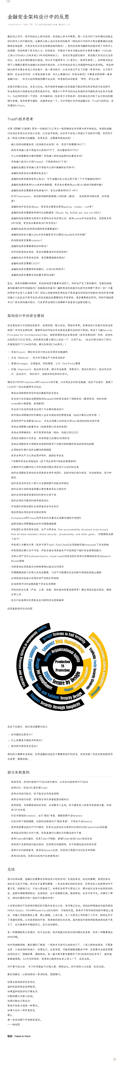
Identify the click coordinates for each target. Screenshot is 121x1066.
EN (31, 24)
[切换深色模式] (115, 1059)
